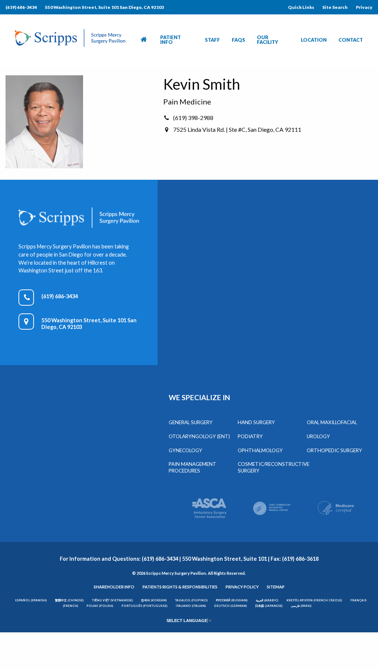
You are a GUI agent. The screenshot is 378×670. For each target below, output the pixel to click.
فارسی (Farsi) (301, 606)
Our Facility (267, 39)
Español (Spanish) (31, 600)
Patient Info (170, 39)
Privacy (364, 7)
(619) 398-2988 (193, 117)
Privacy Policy (242, 586)
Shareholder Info (114, 586)
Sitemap (276, 586)
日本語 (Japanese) (269, 606)
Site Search (335, 7)
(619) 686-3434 (21, 7)
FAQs (238, 40)
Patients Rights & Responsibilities (179, 586)
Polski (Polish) (99, 606)
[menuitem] (144, 40)
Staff (212, 40)
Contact (351, 40)
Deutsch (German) (230, 606)
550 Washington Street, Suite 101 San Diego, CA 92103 (104, 7)
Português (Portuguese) (144, 606)
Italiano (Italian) (191, 606)
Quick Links (301, 7)
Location (314, 40)
